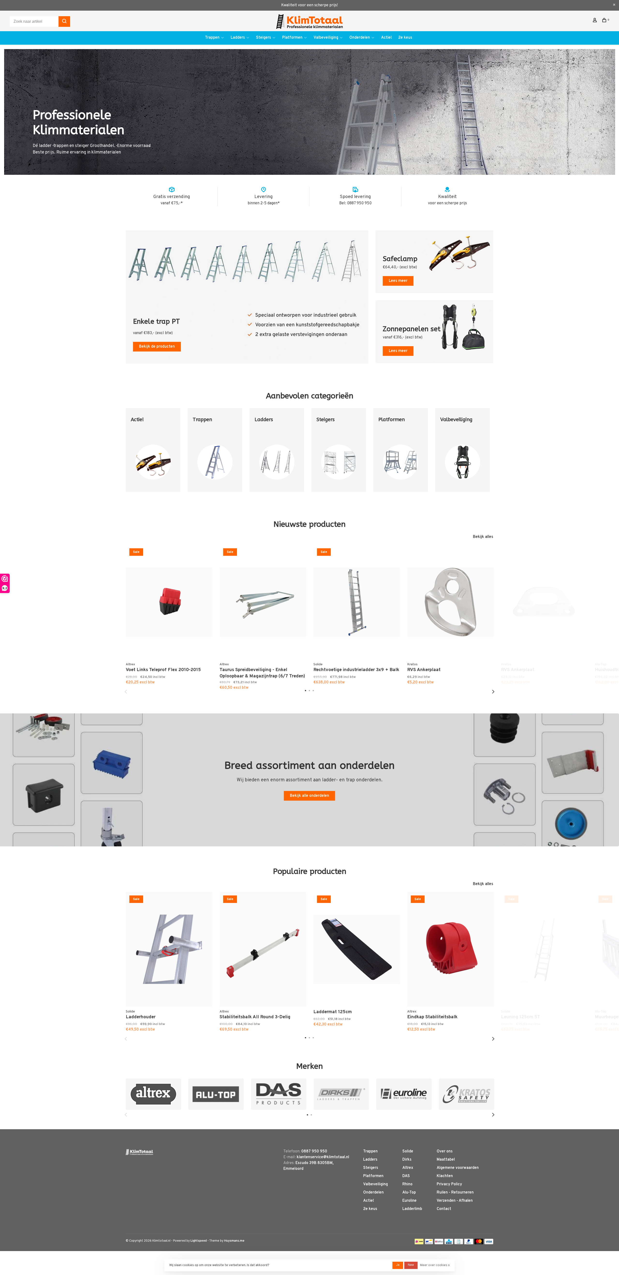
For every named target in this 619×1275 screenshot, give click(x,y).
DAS (406, 1176)
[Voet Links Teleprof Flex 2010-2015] (169, 602)
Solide (407, 1151)
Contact (444, 1209)
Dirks (407, 1159)
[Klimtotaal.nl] (139, 1152)
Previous (125, 691)
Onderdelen (359, 37)
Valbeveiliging (326, 37)
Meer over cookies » (435, 1265)
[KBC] (448, 1243)
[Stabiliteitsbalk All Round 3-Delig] (263, 949)
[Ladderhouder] (169, 949)
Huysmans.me (234, 1241)
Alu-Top (409, 1192)
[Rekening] (595, 21)
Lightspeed (199, 1241)
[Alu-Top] (216, 1094)
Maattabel (446, 1159)
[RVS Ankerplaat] (450, 602)
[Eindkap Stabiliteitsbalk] (450, 949)
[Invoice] (458, 1243)
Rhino (407, 1184)
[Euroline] (404, 1094)
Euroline (409, 1200)
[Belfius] (439, 1243)
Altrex (407, 1167)
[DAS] (278, 1094)
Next (493, 691)
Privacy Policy (449, 1184)
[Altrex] (153, 1094)
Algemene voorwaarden (458, 1167)
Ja (397, 1265)
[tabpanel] (153, 453)
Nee (411, 1265)
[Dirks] (341, 1094)
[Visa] (488, 1243)
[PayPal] (468, 1243)
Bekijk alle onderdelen (309, 795)
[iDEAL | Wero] (419, 1243)
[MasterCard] (478, 1243)
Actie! (386, 37)
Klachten (445, 1176)
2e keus (405, 37)
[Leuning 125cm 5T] (544, 949)
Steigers (263, 37)
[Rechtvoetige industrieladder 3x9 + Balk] (356, 602)
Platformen (292, 37)
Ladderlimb (412, 1209)
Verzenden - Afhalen (455, 1200)
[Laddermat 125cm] (356, 949)
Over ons (445, 1151)
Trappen (212, 37)
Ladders (238, 37)
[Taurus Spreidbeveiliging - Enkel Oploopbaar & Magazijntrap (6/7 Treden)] (263, 602)
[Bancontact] (429, 1243)
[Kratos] (466, 1094)
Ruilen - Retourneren (455, 1192)
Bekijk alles (483, 537)
